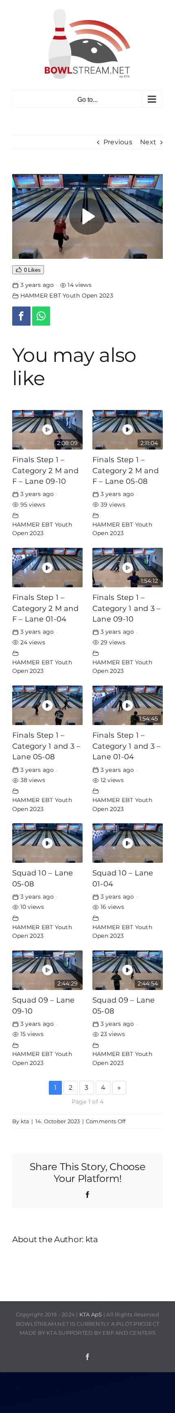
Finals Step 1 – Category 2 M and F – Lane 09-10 (45, 470)
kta (25, 1121)
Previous (117, 142)
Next (148, 142)
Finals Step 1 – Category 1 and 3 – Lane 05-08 (46, 746)
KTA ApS (90, 1314)
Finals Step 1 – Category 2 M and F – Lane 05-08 (125, 470)
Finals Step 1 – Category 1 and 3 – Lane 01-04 (126, 746)
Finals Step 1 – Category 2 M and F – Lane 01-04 (45, 608)
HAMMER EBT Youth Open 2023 (66, 295)
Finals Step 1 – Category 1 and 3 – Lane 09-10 (126, 608)
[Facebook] (21, 316)
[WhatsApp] (41, 316)
